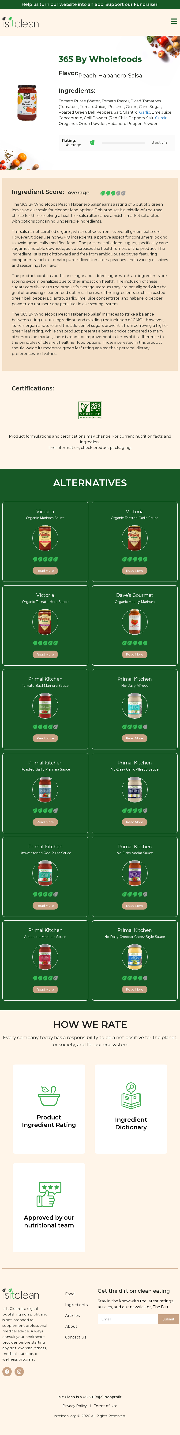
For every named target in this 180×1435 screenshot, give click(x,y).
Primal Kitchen (45, 679)
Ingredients (76, 1304)
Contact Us (75, 1337)
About (71, 1326)
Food (70, 1294)
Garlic (144, 112)
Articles (72, 1315)
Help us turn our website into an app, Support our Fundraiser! (90, 4)
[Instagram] (19, 1371)
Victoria (45, 511)
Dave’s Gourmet (134, 595)
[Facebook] (7, 1371)
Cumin (161, 118)
